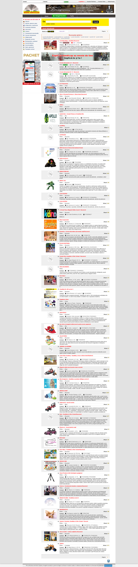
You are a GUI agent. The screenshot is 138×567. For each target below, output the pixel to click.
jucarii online (99, 37)
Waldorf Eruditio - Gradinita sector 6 (69, 498)
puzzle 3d (92, 37)
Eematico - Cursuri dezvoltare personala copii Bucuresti (75, 231)
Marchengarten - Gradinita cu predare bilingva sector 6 (74, 379)
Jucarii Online (63, 336)
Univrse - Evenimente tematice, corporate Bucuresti (73, 486)
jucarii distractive (65, 38)
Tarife (72, 16)
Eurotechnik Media (65, 243)
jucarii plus (67, 37)
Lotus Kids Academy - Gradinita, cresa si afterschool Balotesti (76, 355)
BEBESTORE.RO (64, 171)
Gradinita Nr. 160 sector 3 (66, 289)
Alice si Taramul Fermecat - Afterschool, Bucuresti (73, 94)
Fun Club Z (62, 276)
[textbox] (68, 21)
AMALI (61, 104)
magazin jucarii (47, 38)
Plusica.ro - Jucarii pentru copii (68, 427)
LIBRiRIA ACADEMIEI (65, 346)
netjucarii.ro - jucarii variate (67, 402)
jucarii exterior (56, 38)
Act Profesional (64, 83)
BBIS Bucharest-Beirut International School (71, 147)
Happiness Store (64, 299)
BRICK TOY (63, 180)
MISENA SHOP (63, 390)
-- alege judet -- (61, 31)
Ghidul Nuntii (111, 1)
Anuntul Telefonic (91, 1)
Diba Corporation (64, 220)
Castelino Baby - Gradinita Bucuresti (69, 40)
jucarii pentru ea (59, 37)
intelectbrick (63, 312)
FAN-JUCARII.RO (64, 266)
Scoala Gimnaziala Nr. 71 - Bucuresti (69, 72)
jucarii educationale (48, 37)
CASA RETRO (63, 193)
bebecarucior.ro (64, 158)
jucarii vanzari (84, 37)
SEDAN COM (63, 461)
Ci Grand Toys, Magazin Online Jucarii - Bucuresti (73, 210)
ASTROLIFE (63, 134)
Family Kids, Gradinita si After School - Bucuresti (73, 256)
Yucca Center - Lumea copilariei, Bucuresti (71, 531)
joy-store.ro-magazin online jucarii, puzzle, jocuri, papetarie (75, 324)
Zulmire (62, 543)
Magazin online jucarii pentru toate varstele (71, 367)
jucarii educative (75, 37)
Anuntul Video (102, 1)
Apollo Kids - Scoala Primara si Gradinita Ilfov (72, 114)
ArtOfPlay (62, 125)
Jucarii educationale (48, 28)
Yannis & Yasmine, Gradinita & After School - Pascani (74, 521)
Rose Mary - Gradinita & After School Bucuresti (72, 449)
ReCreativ (62, 437)
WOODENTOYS (64, 509)
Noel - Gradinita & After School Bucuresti (70, 414)
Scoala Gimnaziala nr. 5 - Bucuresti (69, 63)
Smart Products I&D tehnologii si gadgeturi (71, 473)
